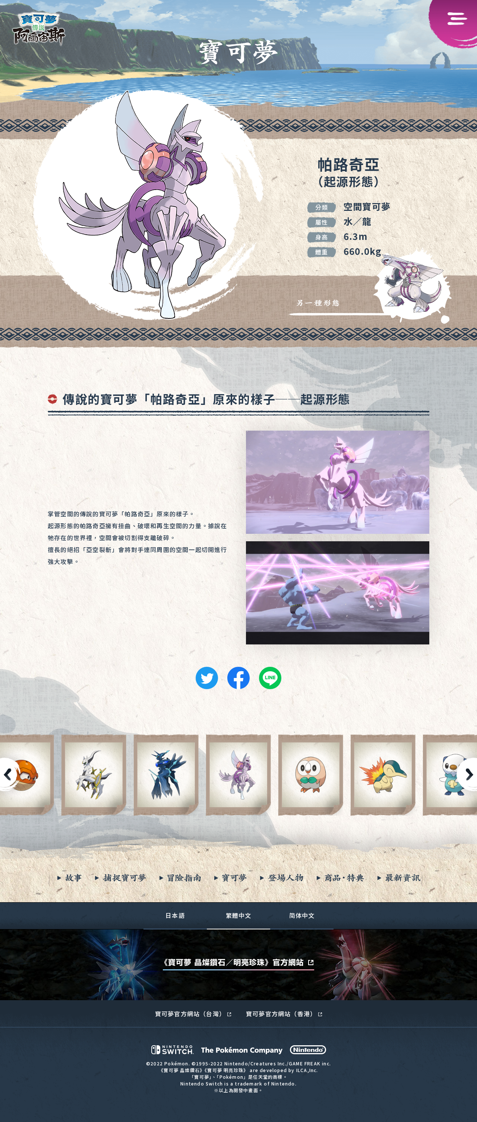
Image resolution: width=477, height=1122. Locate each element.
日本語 (175, 915)
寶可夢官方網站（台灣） (190, 1013)
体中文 (302, 915)
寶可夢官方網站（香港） (281, 1013)
